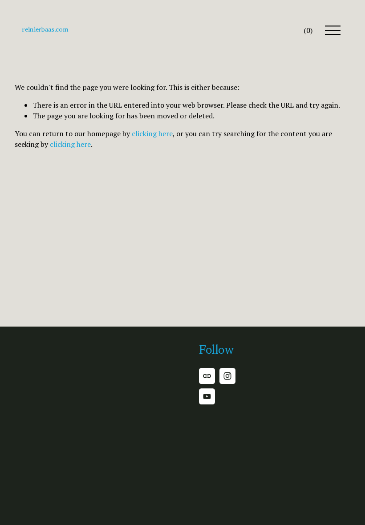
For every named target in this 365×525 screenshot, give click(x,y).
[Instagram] (227, 376)
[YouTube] (207, 396)
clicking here (152, 133)
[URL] (207, 376)
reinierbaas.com (45, 29)
